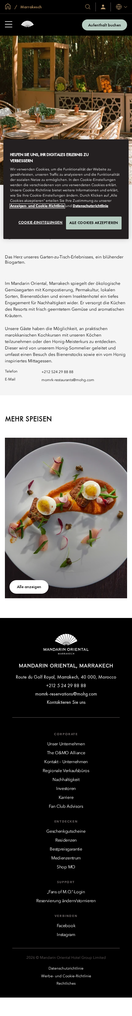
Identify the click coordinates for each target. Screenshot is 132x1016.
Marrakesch (30, 7)
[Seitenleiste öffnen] (8, 25)
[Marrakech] (27, 24)
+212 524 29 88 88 (57, 372)
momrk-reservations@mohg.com (66, 694)
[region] (66, 189)
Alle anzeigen (29, 586)
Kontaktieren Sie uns (66, 702)
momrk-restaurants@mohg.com (67, 380)
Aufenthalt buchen (104, 25)
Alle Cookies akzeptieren (93, 223)
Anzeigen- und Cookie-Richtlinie (37, 206)
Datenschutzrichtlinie (90, 206)
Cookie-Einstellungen (40, 222)
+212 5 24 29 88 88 (66, 685)
